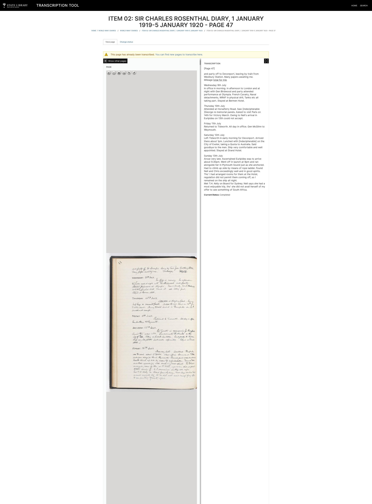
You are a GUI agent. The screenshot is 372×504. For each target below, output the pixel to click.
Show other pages (117, 61)
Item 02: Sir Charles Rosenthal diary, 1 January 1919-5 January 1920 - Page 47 (241, 31)
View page (111, 42)
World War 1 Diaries (129, 31)
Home (354, 5)
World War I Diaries (107, 31)
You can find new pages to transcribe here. (179, 54)
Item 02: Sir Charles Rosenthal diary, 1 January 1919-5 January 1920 (172, 31)
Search (364, 5)
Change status (126, 42)
